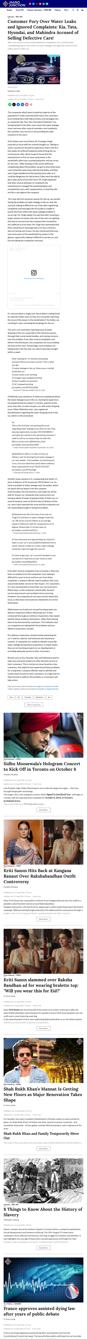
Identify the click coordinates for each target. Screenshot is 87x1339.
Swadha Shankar (11, 774)
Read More (43, 810)
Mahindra (39, 697)
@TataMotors (18, 453)
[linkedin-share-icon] (22, 106)
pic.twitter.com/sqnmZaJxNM (25, 444)
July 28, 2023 (40, 390)
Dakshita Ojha (14, 91)
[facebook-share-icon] (18, 106)
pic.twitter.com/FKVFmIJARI (25, 387)
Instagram (39, 686)
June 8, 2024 (40, 564)
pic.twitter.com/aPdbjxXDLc (24, 561)
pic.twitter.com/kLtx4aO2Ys (25, 530)
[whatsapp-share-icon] (9, 106)
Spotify (41, 689)
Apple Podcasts (52, 689)
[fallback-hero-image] (43, 735)
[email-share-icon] (26, 106)
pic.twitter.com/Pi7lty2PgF (24, 469)
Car (18, 697)
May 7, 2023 (41, 533)
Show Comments (34, 705)
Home (9, 10)
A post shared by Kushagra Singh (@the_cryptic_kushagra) (34, 305)
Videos (57, 10)
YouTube (55, 686)
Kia (49, 697)
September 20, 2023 (45, 447)
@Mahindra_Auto (37, 441)
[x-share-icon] (14, 106)
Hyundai (28, 697)
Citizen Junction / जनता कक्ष (39, 10)
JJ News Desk (9, 996)
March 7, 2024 (34, 473)
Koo (18, 689)
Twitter (10, 689)
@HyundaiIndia (43, 542)
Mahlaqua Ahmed (11, 1220)
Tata (11, 697)
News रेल (19, 10)
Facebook (47, 686)
